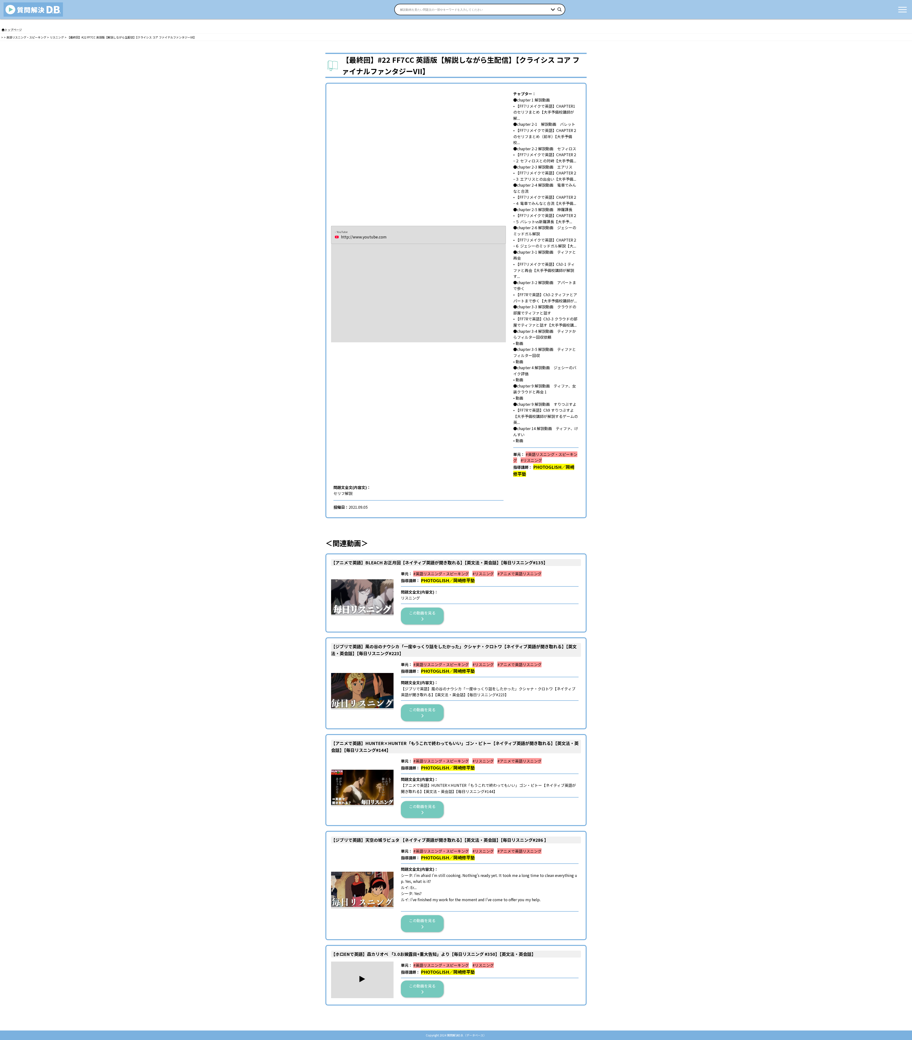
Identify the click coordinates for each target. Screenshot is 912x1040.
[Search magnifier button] (559, 9)
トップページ (13, 30)
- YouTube (341, 232)
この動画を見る (424, 613)
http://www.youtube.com (364, 237)
